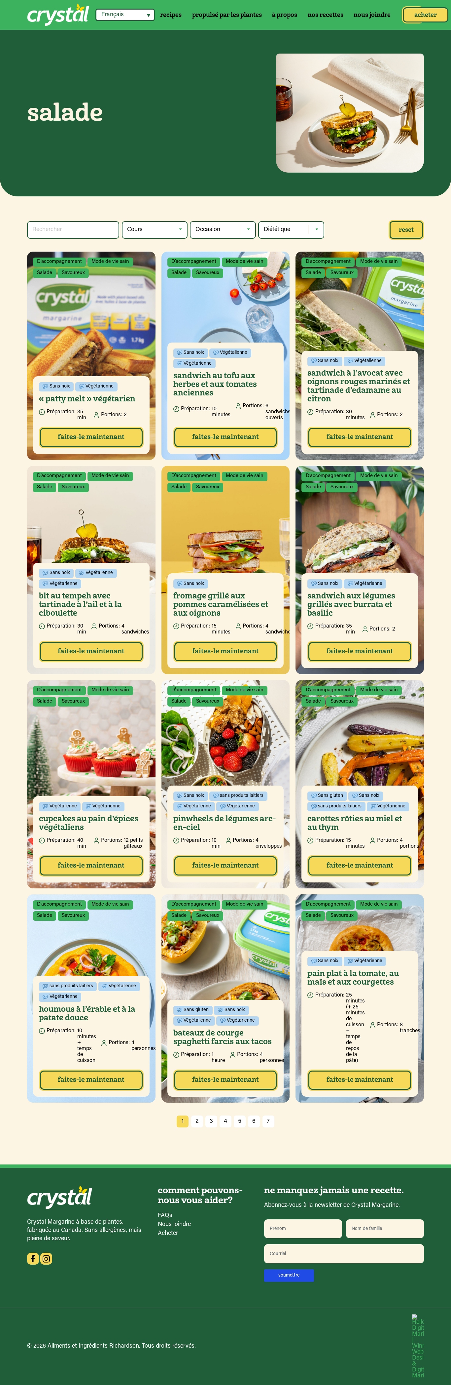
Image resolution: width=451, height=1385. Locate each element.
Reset (406, 230)
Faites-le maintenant (91, 436)
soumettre (288, 1275)
